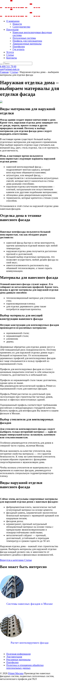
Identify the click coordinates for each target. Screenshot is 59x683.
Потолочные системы (24, 38)
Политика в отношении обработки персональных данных (25, 666)
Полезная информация (18, 654)
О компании (13, 21)
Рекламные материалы (18, 659)
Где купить (18, 49)
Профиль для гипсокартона (27, 41)
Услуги (10, 52)
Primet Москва (15, 673)
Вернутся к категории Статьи (16, 560)
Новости (17, 24)
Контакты (11, 57)
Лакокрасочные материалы (27, 43)
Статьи (10, 55)
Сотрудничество (21, 26)
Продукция (12, 29)
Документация (14, 656)
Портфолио (19, 46)
